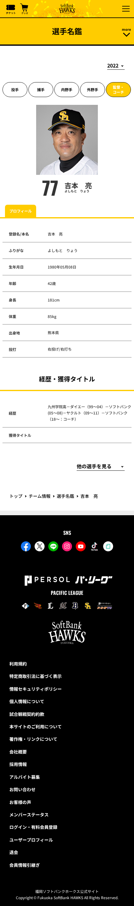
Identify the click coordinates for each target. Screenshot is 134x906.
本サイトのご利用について (35, 726)
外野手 (92, 89)
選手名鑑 (65, 496)
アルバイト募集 (24, 777)
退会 (13, 852)
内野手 (66, 89)
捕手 (41, 89)
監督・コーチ (118, 89)
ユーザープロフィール (31, 840)
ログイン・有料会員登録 (33, 827)
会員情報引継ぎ (24, 865)
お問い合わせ (22, 789)
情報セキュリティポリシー (35, 689)
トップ (15, 496)
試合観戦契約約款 (26, 714)
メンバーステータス (29, 814)
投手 (15, 89)
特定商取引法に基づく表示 (35, 676)
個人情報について (26, 701)
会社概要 (18, 752)
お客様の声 (20, 802)
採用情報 (18, 764)
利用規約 (18, 664)
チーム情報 (39, 496)
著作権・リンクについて (33, 739)
